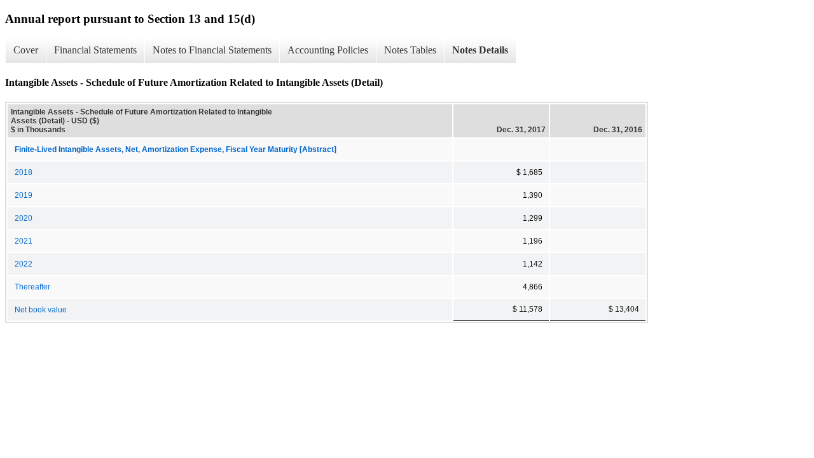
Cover (25, 50)
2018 (23, 172)
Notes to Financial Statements (212, 50)
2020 (23, 218)
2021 (23, 241)
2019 (23, 195)
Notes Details (480, 50)
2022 (23, 264)
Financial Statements (95, 50)
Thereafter (32, 287)
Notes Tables (410, 50)
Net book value (41, 310)
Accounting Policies (327, 50)
